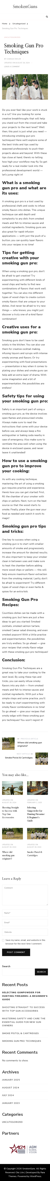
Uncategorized (12, 37)
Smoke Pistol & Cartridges (20, 1033)
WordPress (35, 1176)
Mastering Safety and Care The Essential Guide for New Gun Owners (23, 1022)
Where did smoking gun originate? (8, 855)
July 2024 (8, 1095)
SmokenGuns (25, 7)
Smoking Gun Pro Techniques (21, 1041)
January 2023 (11, 1103)
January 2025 (11, 1079)
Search (6, 966)
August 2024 (10, 1087)
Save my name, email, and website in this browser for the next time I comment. (25, 942)
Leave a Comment (12, 67)
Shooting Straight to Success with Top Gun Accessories (23, 1009)
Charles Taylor (14, 59)
